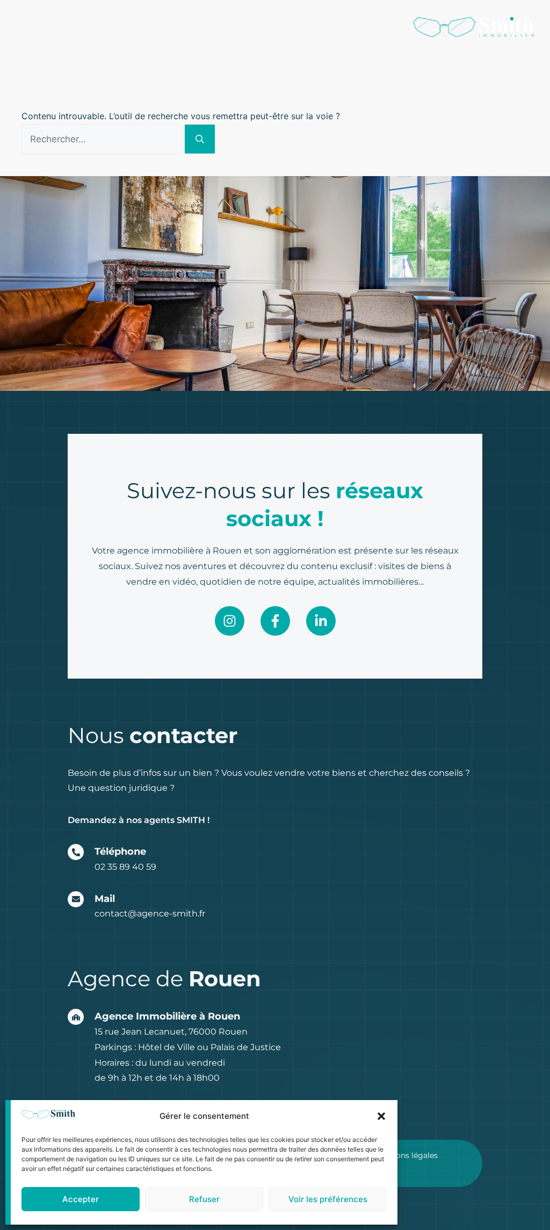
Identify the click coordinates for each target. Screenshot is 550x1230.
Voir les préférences (327, 1199)
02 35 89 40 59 (125, 867)
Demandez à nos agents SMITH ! (138, 820)
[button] (381, 1116)
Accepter (80, 1199)
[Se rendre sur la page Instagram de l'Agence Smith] (229, 621)
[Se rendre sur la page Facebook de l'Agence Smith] (275, 621)
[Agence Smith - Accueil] (473, 27)
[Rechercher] (200, 139)
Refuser (204, 1199)
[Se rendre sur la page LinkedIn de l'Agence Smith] (321, 621)
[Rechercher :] (103, 139)
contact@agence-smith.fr (150, 913)
